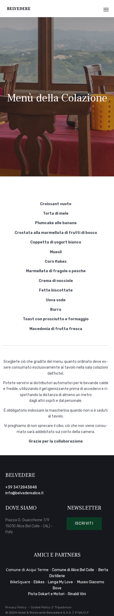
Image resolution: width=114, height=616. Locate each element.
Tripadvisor (63, 607)
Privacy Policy (16, 607)
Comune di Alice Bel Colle (73, 570)
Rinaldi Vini (77, 594)
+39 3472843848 (21, 487)
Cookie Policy (40, 607)
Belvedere (18, 8)
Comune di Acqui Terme (27, 569)
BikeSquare (20, 581)
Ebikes (39, 582)
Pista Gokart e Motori (46, 594)
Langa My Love (60, 582)
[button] (84, 523)
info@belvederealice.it (24, 493)
